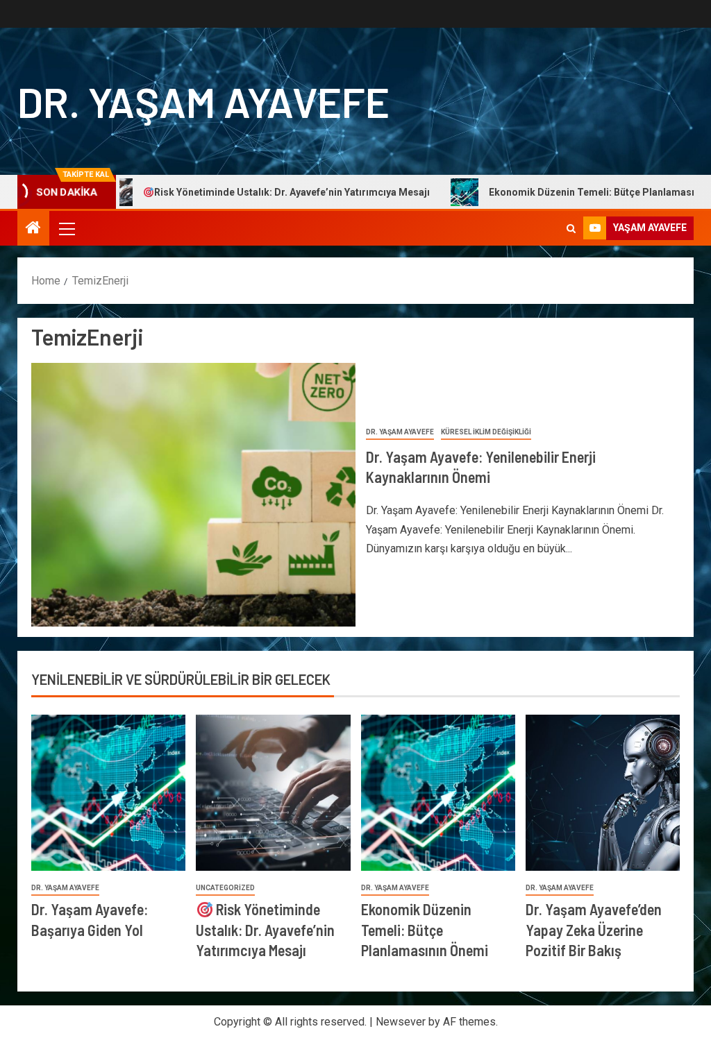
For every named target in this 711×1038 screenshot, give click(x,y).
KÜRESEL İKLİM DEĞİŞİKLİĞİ (486, 432)
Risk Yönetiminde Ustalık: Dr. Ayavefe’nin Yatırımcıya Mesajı (256, 192)
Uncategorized (225, 888)
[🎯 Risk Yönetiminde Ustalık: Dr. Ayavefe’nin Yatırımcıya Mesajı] (273, 793)
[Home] (33, 229)
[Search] (571, 228)
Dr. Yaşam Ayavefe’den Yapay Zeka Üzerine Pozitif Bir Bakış (594, 929)
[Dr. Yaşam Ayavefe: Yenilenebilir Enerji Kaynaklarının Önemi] (193, 495)
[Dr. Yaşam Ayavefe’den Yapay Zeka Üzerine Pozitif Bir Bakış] (603, 793)
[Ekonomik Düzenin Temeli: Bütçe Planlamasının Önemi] (438, 793)
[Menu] (66, 228)
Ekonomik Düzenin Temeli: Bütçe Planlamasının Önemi (424, 929)
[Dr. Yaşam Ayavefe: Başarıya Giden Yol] (108, 793)
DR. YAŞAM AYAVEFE (203, 101)
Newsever (401, 1021)
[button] (66, 228)
